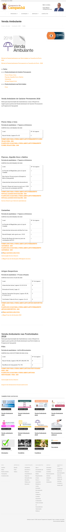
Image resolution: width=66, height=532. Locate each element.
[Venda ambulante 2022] (8, 423)
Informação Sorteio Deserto (9, 256)
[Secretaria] (58, 440)
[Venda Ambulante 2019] (41, 423)
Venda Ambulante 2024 (40, 414)
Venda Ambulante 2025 (24, 414)
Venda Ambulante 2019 (40, 434)
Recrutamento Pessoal (39, 491)
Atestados (4, 453)
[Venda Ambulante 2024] (41, 403)
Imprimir (64, 26)
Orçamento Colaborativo (39, 499)
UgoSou (62, 521)
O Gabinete (60, 468)
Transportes (4, 473)
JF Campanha (10, 520)
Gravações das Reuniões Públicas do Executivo (28, 481)
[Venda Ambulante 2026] (8, 403)
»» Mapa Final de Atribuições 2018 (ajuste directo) (16, 259)
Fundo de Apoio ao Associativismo (39, 505)
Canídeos (38, 453)
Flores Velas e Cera (10, 75)
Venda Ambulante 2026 (7, 414)
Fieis (6, 87)
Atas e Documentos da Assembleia (39, 469)
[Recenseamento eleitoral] (58, 423)
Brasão (15, 467)
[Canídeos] (41, 443)
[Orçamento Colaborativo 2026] (55, 35)
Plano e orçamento (38, 481)
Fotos (15, 469)
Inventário (38, 488)
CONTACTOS (45, 13)
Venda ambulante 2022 (7, 434)
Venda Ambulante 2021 (24, 434)
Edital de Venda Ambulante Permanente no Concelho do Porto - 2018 (22, 63)
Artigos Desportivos (11, 81)
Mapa (2, 469)
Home (7, 14)
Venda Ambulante (11, 21)
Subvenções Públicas (38, 510)
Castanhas (8, 79)
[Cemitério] (24, 443)
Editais (37, 473)
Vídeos (15, 471)
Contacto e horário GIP (60, 484)
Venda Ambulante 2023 (57, 414)
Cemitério (21, 453)
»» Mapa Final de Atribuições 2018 (11, 315)
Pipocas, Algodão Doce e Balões (14, 77)
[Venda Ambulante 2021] (24, 423)
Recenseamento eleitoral (56, 434)
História (3, 467)
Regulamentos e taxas (39, 477)
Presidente (27, 467)
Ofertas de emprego (59, 480)
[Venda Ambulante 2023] (58, 403)
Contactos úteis (5, 475)
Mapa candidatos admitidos (11, 253)
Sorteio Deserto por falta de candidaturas (13, 201)
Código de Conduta (38, 495)
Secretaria (54, 447)
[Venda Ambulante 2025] (24, 403)
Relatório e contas (38, 485)
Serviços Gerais (6, 409)
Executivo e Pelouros (27, 470)
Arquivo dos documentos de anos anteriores (14, 385)
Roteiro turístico (5, 471)
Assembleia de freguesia (28, 474)
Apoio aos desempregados (61, 472)
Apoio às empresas (59, 476)
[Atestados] (8, 443)
